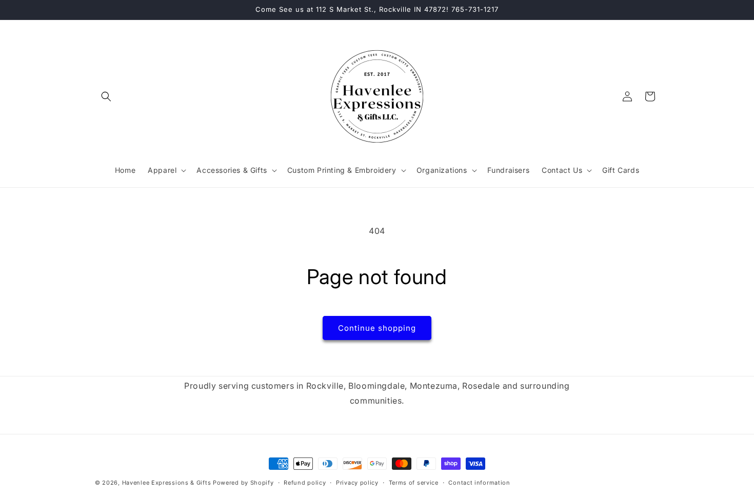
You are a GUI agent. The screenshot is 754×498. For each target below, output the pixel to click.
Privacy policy (357, 482)
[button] (106, 96)
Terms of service (414, 482)
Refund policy (305, 482)
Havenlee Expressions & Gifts (166, 482)
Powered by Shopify (243, 482)
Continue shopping (377, 328)
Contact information (479, 482)
